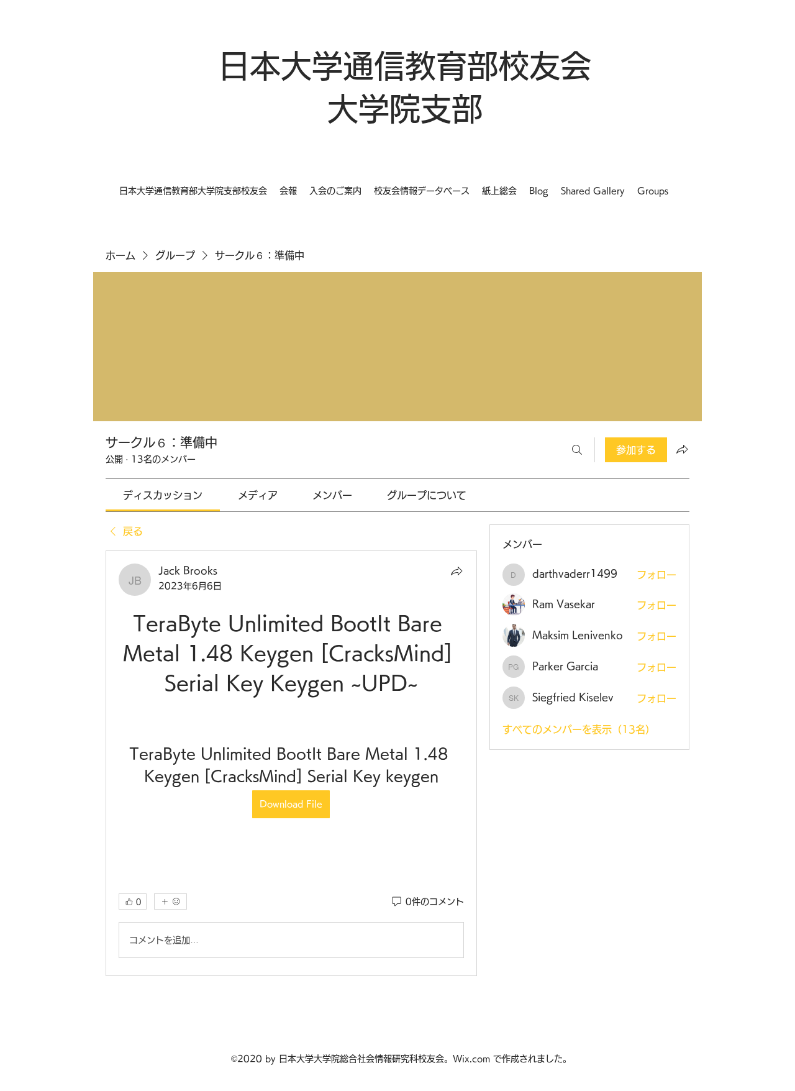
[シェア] (456, 571)
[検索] (577, 449)
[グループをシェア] (682, 449)
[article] (291, 763)
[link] (162, 495)
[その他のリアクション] (170, 901)
